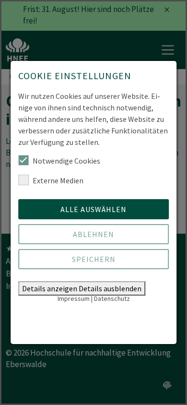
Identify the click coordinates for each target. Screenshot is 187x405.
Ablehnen (93, 234)
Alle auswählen (93, 209)
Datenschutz (112, 298)
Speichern (94, 259)
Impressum (74, 298)
